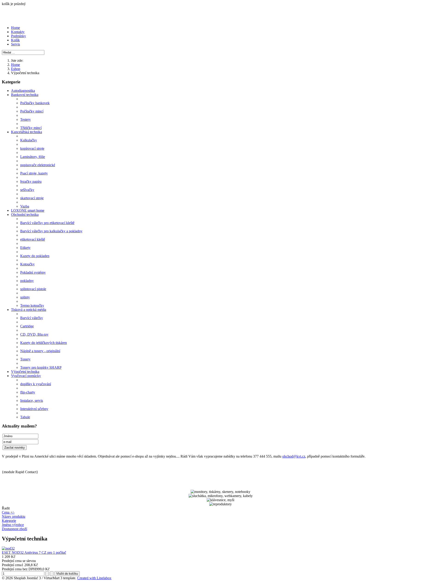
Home (15, 28)
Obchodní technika (25, 214)
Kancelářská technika (26, 132)
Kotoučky (27, 264)
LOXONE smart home (27, 210)
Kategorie (9, 521)
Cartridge (27, 326)
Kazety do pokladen (34, 256)
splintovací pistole (33, 289)
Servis (15, 44)
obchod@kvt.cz (293, 456)
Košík (15, 40)
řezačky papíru (31, 181)
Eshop (15, 69)
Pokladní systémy (33, 272)
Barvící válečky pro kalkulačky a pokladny (51, 231)
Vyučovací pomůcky (26, 376)
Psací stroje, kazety (34, 173)
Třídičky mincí (31, 128)
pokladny (27, 281)
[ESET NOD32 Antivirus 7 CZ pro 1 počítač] (8, 548)
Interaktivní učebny (34, 409)
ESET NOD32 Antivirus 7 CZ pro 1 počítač (34, 552)
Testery (25, 119)
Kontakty (18, 32)
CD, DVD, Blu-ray (34, 334)
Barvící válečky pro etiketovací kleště (47, 223)
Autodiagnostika (23, 91)
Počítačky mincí (31, 111)
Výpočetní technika (25, 372)
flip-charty (27, 392)
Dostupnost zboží (14, 529)
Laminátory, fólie (32, 157)
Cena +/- (8, 512)
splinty (25, 297)
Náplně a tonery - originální (40, 351)
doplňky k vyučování (35, 384)
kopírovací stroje (32, 148)
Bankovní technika (24, 95)
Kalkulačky (28, 140)
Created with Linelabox (94, 578)
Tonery (25, 359)
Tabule (25, 417)
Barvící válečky (31, 318)
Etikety (25, 248)
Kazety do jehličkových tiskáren (43, 343)
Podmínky (18, 36)
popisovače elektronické (37, 165)
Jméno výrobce (13, 525)
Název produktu (13, 516)
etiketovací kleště (32, 239)
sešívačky (27, 190)
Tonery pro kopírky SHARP (41, 367)
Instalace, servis (31, 400)
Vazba (24, 206)
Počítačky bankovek (35, 103)
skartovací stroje (32, 198)
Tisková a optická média (28, 310)
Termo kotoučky (32, 305)
